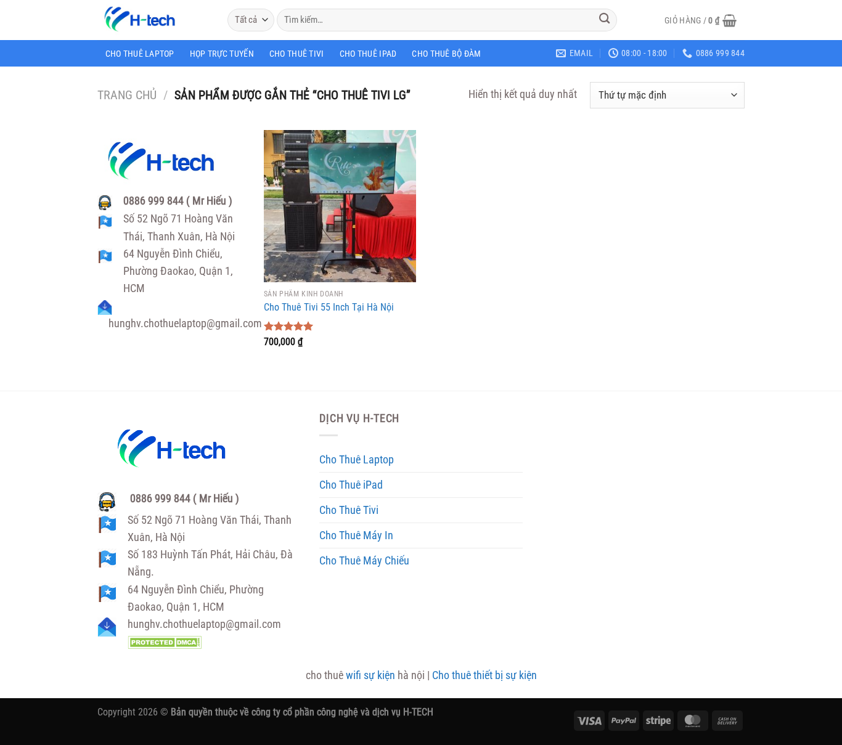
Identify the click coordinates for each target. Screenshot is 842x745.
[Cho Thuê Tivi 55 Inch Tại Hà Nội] (340, 206)
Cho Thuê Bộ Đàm (446, 54)
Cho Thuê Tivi (296, 54)
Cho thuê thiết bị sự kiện (484, 675)
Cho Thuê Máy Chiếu (364, 561)
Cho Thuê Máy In (356, 535)
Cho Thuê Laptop (139, 54)
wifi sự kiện (370, 675)
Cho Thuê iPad (368, 54)
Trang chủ (127, 95)
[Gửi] (604, 20)
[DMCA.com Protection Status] (165, 641)
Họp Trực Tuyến (222, 54)
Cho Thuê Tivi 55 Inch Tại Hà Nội (329, 307)
